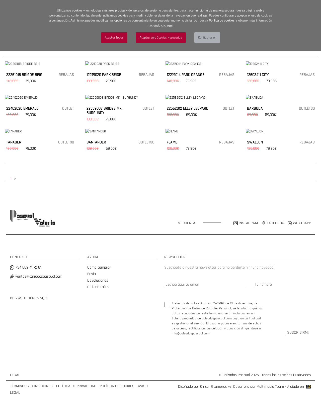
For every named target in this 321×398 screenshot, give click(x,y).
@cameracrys (220, 386)
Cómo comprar (99, 267)
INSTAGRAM (248, 223)
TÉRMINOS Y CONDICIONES (31, 386)
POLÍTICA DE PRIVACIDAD (76, 386)
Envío (91, 274)
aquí (170, 25)
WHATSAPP (301, 223)
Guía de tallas (98, 287)
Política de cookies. (222, 20)
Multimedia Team (270, 386)
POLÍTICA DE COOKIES (117, 386)
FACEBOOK (275, 223)
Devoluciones (97, 280)
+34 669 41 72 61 (27, 267)
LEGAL (15, 375)
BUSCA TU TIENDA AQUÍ (29, 298)
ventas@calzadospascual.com (38, 276)
